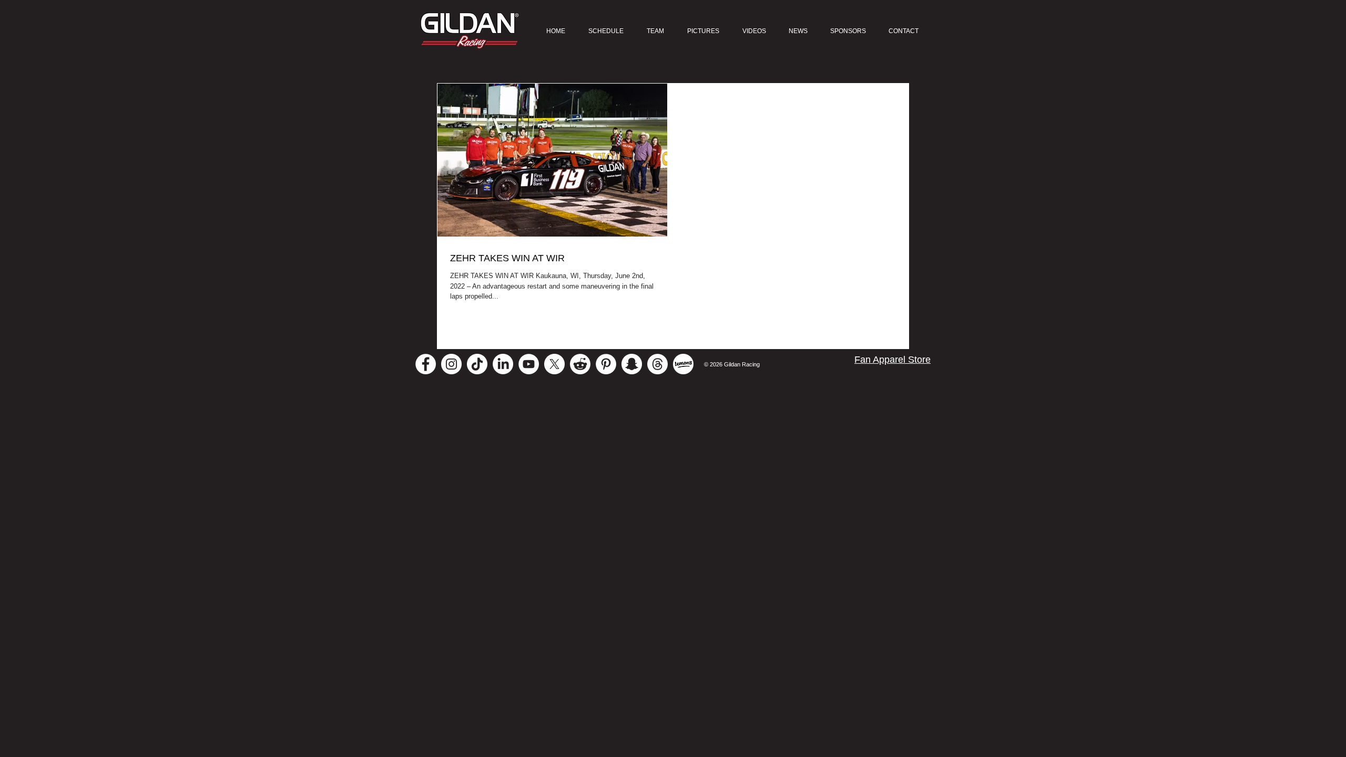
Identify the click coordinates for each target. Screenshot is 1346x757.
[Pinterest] (606, 364)
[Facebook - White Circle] (425, 364)
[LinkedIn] (503, 364)
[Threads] (657, 364)
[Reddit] (580, 364)
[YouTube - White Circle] (528, 364)
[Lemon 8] (683, 364)
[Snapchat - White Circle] (631, 364)
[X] (554, 364)
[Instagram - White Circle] (451, 364)
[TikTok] (477, 364)
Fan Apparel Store (892, 359)
